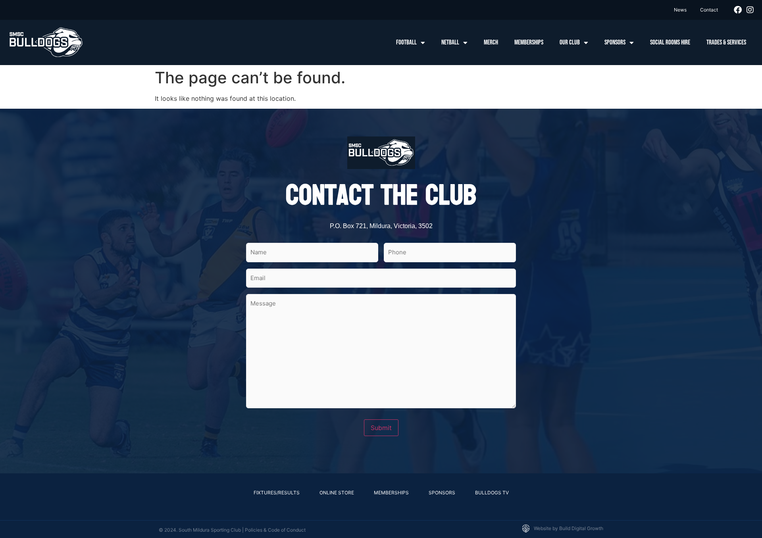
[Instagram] (750, 10)
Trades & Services (726, 42)
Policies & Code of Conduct (275, 530)
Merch (491, 42)
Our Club (570, 42)
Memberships (528, 42)
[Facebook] (738, 10)
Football (406, 42)
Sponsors (614, 42)
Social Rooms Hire (670, 42)
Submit (381, 428)
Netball (450, 42)
